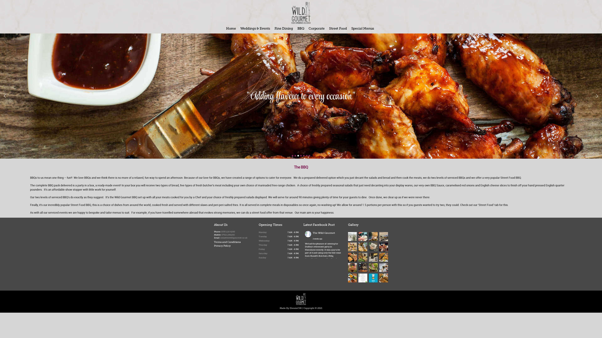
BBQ (300, 28)
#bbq (330, 256)
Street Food (338, 28)
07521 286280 (228, 235)
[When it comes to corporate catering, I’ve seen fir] (362, 247)
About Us (221, 224)
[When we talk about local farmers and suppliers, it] (373, 267)
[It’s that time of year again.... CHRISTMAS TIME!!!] (362, 278)
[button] (4, 96)
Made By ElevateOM (290, 308)
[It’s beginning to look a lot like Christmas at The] (383, 267)
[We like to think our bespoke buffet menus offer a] (383, 278)
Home (231, 28)
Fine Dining (284, 28)
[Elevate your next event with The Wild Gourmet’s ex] (352, 278)
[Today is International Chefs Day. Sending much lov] (373, 278)
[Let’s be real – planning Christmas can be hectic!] (352, 236)
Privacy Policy (222, 245)
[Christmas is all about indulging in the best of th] (352, 247)
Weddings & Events (255, 28)
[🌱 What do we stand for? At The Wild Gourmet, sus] (352, 267)
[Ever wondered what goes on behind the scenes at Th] (383, 236)
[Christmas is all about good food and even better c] (373, 247)
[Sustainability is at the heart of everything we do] (362, 236)
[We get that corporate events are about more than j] (383, 247)
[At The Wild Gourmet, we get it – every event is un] (362, 257)
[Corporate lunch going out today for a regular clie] (383, 257)
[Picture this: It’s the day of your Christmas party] (362, 267)
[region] (301, 96)
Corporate (317, 28)
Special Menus (362, 28)
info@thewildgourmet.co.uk (233, 238)
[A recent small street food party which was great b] (352, 257)
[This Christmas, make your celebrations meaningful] (373, 257)
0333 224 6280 (228, 231)
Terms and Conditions (227, 242)
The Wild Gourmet (324, 233)
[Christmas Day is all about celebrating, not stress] (373, 236)
